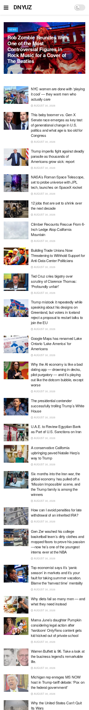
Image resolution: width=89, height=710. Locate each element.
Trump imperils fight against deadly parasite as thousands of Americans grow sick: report (57, 156)
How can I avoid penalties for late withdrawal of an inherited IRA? (56, 512)
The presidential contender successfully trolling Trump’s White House (57, 405)
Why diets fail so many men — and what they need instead (58, 601)
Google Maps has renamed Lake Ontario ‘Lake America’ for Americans (56, 343)
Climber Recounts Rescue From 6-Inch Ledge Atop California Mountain (58, 229)
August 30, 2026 (21, 68)
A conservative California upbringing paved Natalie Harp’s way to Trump (55, 452)
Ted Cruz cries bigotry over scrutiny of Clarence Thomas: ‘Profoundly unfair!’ (54, 281)
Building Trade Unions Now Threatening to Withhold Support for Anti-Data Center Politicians (58, 255)
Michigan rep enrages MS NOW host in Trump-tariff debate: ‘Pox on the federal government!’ (57, 682)
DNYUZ (22, 7)
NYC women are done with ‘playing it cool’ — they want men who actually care (58, 94)
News (12, 29)
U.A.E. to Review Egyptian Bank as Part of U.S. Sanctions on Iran (56, 429)
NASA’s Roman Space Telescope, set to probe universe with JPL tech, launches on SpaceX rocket (57, 182)
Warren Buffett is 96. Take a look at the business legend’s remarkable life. (57, 656)
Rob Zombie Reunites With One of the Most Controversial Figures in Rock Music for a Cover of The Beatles (37, 49)
